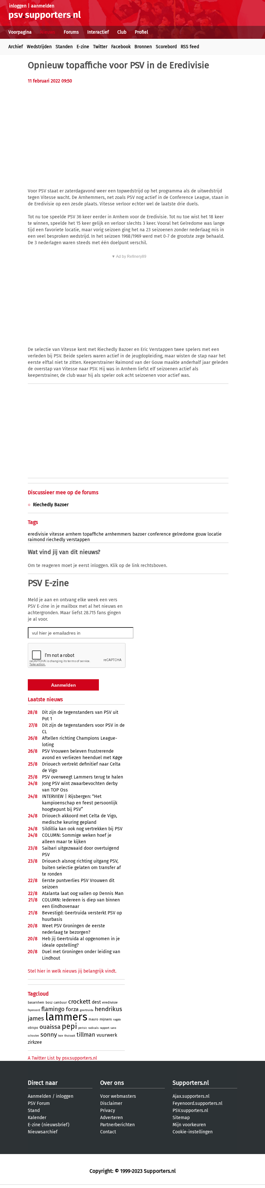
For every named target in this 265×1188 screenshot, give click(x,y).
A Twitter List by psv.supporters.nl (62, 1058)
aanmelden (42, 6)
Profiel (141, 32)
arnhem (73, 534)
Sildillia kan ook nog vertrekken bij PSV (82, 829)
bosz (49, 1003)
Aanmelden (39, 1096)
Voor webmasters (118, 1096)
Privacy (107, 1110)
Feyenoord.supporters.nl (197, 1103)
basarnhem (36, 1003)
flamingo (53, 1009)
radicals (93, 1028)
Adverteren (111, 1117)
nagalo (117, 1019)
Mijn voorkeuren (189, 1125)
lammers (66, 1016)
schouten (33, 1035)
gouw (201, 534)
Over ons (112, 1082)
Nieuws (47, 32)
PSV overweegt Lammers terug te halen (82, 777)
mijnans (106, 1019)
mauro (93, 1019)
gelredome (183, 534)
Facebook (121, 46)
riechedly (55, 539)
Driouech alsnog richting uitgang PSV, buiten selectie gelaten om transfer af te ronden (81, 867)
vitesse (56, 534)
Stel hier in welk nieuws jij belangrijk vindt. (72, 971)
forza (72, 1009)
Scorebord (166, 46)
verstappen (78, 539)
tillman (86, 1034)
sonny (48, 1034)
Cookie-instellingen (193, 1132)
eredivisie (38, 534)
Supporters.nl (191, 1082)
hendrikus (108, 1009)
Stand (34, 1110)
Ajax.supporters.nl (191, 1096)
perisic (82, 1028)
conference (159, 534)
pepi (69, 1026)
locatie (214, 534)
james (36, 1018)
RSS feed (190, 46)
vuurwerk (107, 1035)
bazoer (139, 534)
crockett (79, 1001)
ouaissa (49, 1026)
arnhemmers (118, 534)
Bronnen (143, 46)
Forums (71, 32)
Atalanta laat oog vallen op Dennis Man (82, 893)
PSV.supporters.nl (190, 1110)
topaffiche (93, 534)
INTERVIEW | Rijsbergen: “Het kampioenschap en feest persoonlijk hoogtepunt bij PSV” (79, 803)
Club (121, 32)
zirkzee (35, 1042)
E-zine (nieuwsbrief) (48, 1125)
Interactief (98, 32)
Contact (108, 1132)
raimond (36, 539)
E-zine (83, 46)
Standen (64, 46)
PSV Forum (39, 1103)
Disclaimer (111, 1103)
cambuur (60, 1003)
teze (60, 1035)
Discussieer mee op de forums (63, 492)
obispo (33, 1028)
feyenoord (34, 1010)
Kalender (37, 1117)
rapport (104, 1028)
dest (96, 1002)
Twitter (100, 46)
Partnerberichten (117, 1125)
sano (113, 1028)
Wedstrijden (39, 46)
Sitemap (181, 1117)
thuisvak (69, 1035)
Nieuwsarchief (43, 1132)
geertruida (86, 1010)
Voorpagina (20, 32)
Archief (15, 46)
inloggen (17, 6)
